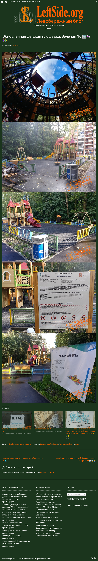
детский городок (46, 444)
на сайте (78, 506)
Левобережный (64, 444)
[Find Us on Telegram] (6, 2)
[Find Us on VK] (2, 2)
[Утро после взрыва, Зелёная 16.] (48, 419)
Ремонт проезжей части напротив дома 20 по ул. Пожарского (49, 496)
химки (77, 444)
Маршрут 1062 (8, 536)
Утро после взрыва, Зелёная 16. (46, 429)
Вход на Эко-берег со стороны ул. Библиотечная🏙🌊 (23, 459)
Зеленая (55, 444)
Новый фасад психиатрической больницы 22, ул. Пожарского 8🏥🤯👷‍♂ (75, 459)
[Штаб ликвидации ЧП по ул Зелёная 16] (17, 419)
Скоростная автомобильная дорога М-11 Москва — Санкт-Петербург (15, 496)
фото (72, 444)
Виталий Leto (41, 510)
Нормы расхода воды (11, 530)
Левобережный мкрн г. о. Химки (20, 444)
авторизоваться (47, 472)
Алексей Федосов (43, 517)
